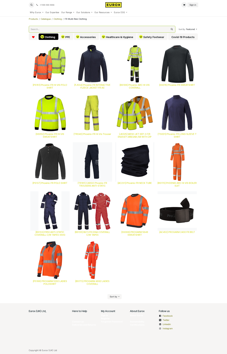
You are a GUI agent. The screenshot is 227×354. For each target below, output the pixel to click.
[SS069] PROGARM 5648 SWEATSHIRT (134, 233)
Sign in (192, 5)
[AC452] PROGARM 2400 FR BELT (177, 232)
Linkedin (167, 324)
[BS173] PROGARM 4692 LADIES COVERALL (92, 282)
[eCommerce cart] (184, 5)
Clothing (58, 19)
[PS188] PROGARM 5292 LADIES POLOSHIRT (50, 282)
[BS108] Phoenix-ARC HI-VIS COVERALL (135, 86)
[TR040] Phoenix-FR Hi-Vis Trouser (92, 134)
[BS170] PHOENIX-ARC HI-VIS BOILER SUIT (177, 184)
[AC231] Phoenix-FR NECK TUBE (135, 183)
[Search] (172, 29)
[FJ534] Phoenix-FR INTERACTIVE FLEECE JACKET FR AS (92, 86)
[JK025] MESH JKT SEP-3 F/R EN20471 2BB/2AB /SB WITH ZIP (134, 135)
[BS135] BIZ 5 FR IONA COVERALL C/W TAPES (92, 233)
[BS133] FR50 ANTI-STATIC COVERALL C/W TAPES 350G (50, 233)
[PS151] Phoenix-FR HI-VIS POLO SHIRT (50, 86)
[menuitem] (36, 12)
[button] (31, 5)
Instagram (168, 328)
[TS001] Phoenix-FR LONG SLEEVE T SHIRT (177, 135)
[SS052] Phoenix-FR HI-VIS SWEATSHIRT (50, 135)
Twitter (166, 320)
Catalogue (46, 19)
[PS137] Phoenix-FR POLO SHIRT (50, 183)
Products (33, 19)
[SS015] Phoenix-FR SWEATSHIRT (177, 84)
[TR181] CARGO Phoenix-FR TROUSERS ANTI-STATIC (92, 184)
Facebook (168, 316)
